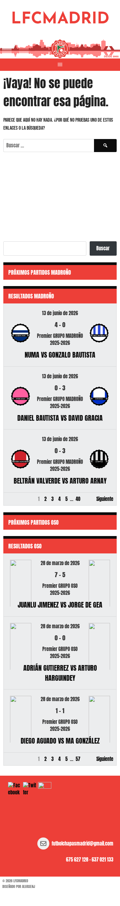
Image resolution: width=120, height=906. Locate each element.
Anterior (14, 499)
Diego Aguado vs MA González (60, 741)
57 (78, 759)
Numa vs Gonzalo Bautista (60, 355)
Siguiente (104, 499)
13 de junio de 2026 (60, 313)
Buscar (103, 248)
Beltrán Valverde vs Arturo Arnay (60, 481)
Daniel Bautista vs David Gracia (60, 418)
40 (78, 499)
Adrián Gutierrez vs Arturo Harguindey (60, 673)
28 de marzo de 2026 (60, 563)
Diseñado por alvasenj (18, 886)
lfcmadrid (60, 19)
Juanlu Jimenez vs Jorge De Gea (60, 605)
